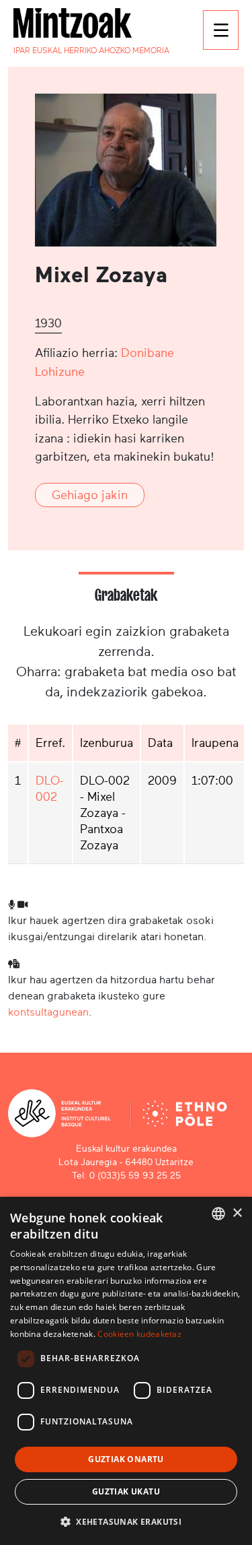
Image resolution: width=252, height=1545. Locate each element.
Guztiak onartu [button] (126, 1459)
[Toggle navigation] (221, 30)
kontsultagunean (48, 1012)
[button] (126, 1521)
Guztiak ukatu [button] (126, 1491)
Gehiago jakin (90, 495)
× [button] (237, 1213)
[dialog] (126, 1371)
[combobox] (218, 1213)
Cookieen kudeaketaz (139, 1334)
